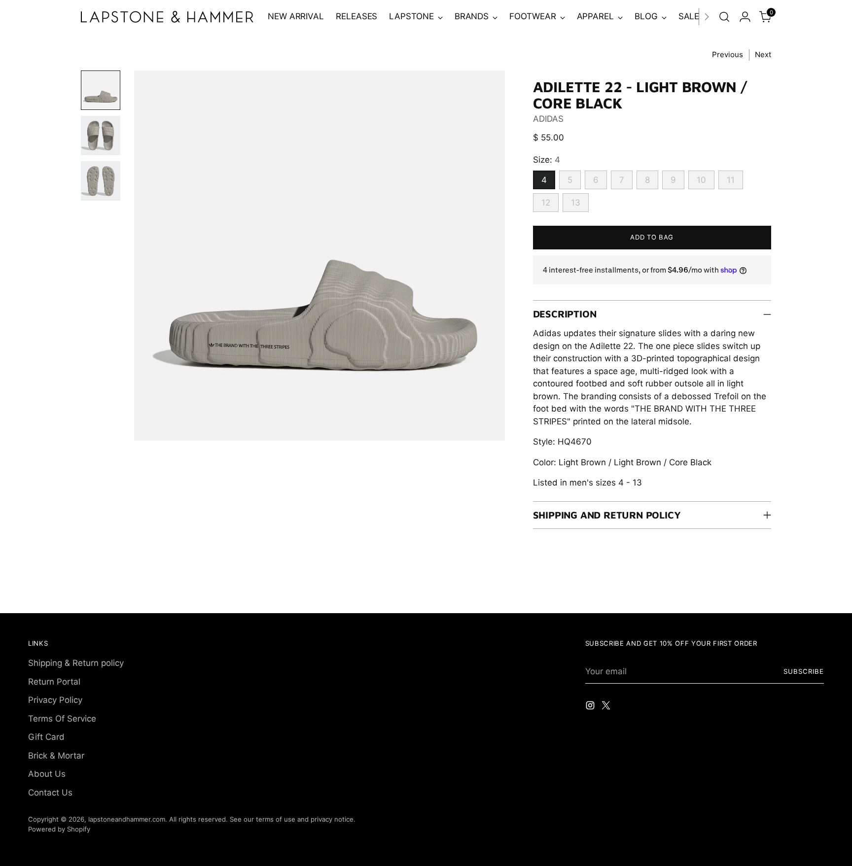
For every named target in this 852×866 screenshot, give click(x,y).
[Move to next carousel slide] (815, 594)
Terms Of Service (62, 719)
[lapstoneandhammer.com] (167, 17)
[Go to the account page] (745, 17)
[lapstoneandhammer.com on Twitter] (607, 707)
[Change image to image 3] (100, 181)
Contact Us (50, 792)
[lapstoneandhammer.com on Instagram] (591, 707)
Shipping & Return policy (76, 663)
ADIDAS (548, 119)
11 (731, 180)
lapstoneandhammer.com (126, 819)
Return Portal (54, 682)
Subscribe (803, 671)
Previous (727, 54)
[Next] (706, 17)
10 (701, 180)
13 (575, 203)
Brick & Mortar (56, 756)
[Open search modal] (724, 17)
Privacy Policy (55, 700)
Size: (546, 160)
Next (763, 54)
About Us (47, 774)
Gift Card (46, 737)
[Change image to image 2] (100, 135)
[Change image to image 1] (100, 90)
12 (545, 203)
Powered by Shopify (59, 829)
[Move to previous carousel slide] (792, 595)
